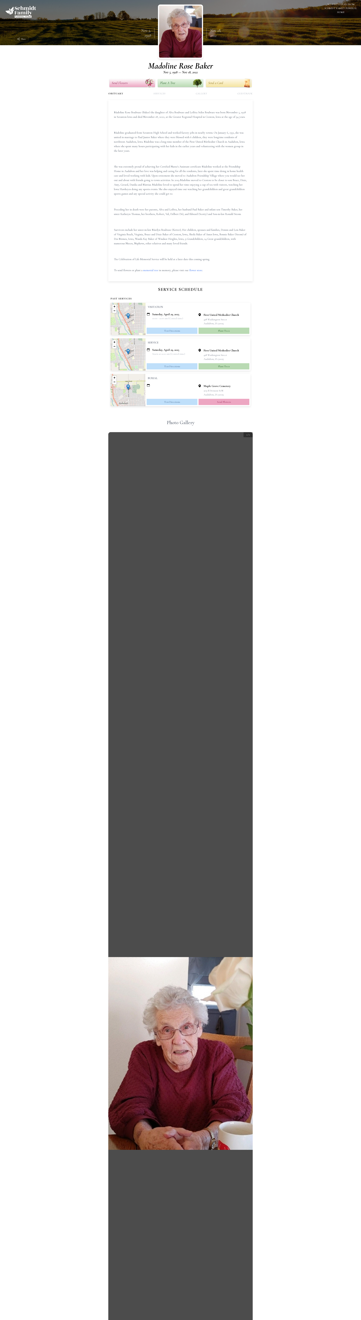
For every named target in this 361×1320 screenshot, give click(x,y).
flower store (195, 270)
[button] (128, 316)
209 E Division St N (213, 390)
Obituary (115, 93)
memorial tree (150, 270)
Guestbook (245, 93)
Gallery (201, 93)
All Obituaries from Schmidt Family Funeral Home (340, 8)
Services (159, 93)
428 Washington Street (215, 319)
